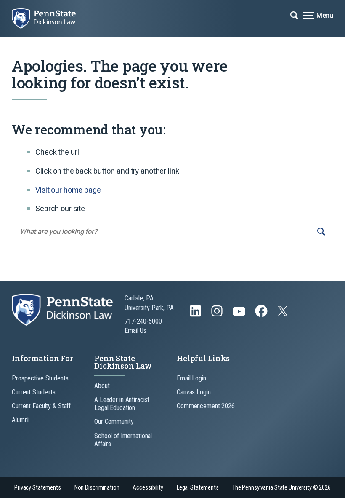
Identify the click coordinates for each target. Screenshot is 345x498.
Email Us (135, 331)
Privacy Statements (37, 487)
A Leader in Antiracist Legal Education (121, 404)
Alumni (20, 420)
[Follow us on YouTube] (240, 315)
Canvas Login (194, 392)
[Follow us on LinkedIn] (196, 315)
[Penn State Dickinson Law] (50, 18)
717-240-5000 (143, 321)
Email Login (191, 378)
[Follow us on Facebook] (262, 315)
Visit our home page (68, 189)
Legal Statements (198, 487)
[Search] (321, 231)
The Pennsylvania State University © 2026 (281, 487)
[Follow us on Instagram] (217, 315)
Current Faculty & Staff (41, 406)
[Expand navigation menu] (294, 14)
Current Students (34, 392)
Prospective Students (40, 378)
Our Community (113, 422)
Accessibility (148, 487)
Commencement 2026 (206, 406)
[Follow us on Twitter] (283, 314)
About (101, 386)
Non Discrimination (96, 487)
